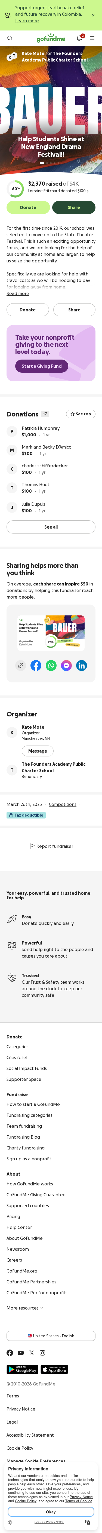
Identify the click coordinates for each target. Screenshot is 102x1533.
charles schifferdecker (45, 465)
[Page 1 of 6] (42, 163)
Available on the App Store (54, 1369)
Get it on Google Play (22, 1369)
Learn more (27, 20)
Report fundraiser (54, 846)
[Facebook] (35, 666)
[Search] (9, 38)
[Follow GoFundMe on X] (31, 1352)
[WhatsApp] (51, 666)
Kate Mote (33, 727)
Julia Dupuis (33, 504)
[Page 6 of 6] (61, 163)
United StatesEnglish (53, 1336)
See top (83, 414)
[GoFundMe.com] (51, 38)
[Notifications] (79, 38)
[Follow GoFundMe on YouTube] (20, 1352)
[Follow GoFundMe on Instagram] (42, 1352)
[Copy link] (20, 666)
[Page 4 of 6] (54, 163)
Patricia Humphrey (41, 428)
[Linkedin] (81, 666)
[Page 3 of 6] (51, 163)
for (55, 56)
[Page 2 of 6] (47, 163)
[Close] (93, 15)
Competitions (62, 804)
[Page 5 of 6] (58, 163)
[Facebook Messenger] (66, 666)
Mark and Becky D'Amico (47, 446)
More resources (23, 1307)
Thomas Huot (36, 484)
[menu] (92, 38)
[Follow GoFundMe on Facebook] (9, 1352)
